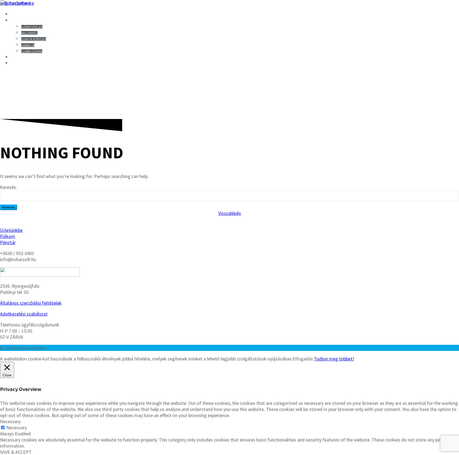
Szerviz (21, 56)
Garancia (27, 45)
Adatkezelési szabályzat (24, 314)
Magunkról (29, 33)
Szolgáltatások (33, 63)
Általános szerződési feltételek (31, 303)
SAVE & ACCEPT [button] (16, 452)
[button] (229, 213)
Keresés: (8, 187)
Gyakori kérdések (33, 39)
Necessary (16, 427)
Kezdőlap (24, 14)
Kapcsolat (25, 20)
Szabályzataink (31, 51)
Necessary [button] (10, 421)
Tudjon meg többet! (334, 359)
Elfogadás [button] (302, 359)
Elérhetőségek (31, 27)
